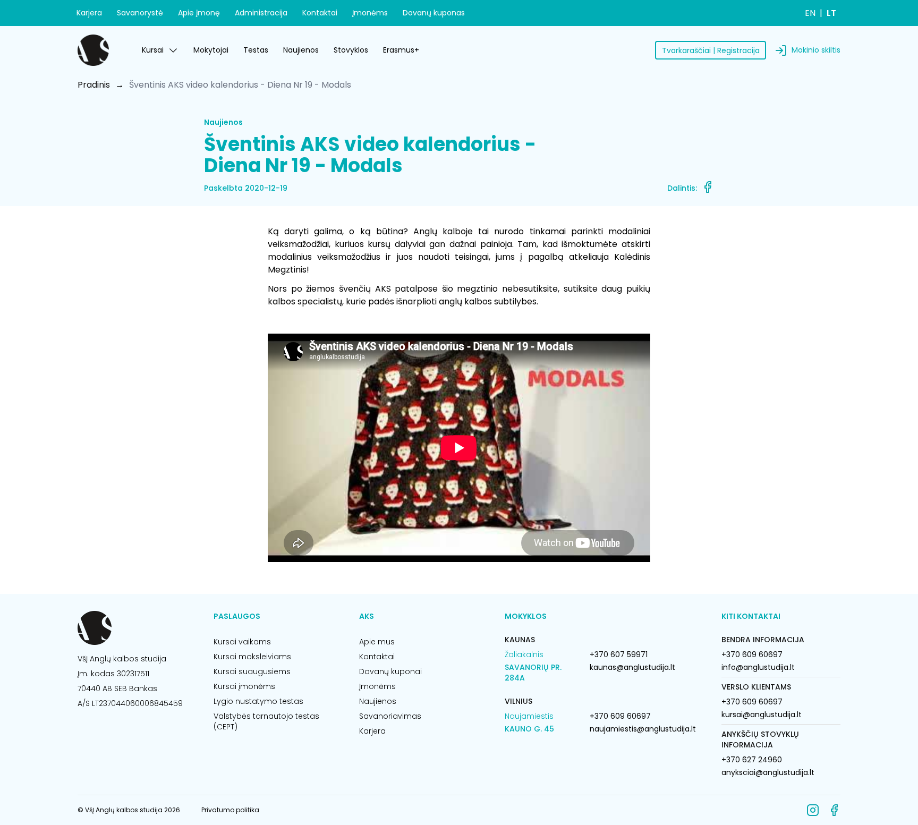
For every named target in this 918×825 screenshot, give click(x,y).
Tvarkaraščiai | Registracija (711, 50)
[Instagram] (812, 810)
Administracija (261, 12)
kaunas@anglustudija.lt (632, 667)
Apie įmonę (199, 12)
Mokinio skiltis (816, 50)
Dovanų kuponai (390, 671)
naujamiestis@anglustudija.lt (643, 729)
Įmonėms (370, 12)
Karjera (89, 12)
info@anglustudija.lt (758, 667)
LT (831, 13)
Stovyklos (351, 50)
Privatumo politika (230, 809)
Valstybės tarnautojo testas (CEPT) (266, 721)
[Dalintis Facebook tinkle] (707, 187)
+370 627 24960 (751, 759)
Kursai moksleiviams (252, 656)
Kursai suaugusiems (252, 671)
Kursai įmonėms (244, 686)
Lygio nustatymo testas (258, 701)
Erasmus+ (401, 50)
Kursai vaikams (242, 641)
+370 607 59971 (619, 654)
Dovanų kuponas (434, 12)
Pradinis (94, 85)
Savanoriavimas (390, 716)
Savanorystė (140, 12)
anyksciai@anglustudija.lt (767, 772)
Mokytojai (210, 50)
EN (810, 13)
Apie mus (377, 641)
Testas (255, 50)
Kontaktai (319, 12)
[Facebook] (834, 810)
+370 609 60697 (620, 716)
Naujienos (301, 50)
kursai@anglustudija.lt (761, 714)
